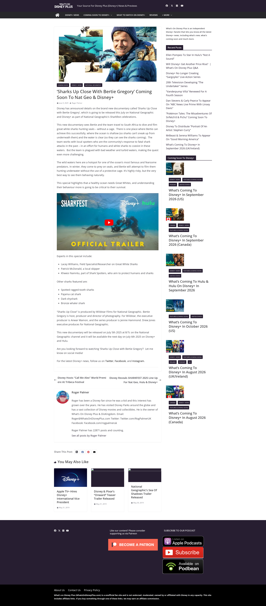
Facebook (120, 361)
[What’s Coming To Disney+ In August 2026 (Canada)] (175, 387)
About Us (59, 590)
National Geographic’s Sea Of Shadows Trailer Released (144, 492)
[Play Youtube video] (109, 222)
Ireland (173, 362)
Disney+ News (77, 85)
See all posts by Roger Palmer (89, 435)
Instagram (138, 361)
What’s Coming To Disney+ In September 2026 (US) (186, 194)
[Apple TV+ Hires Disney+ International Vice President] (70, 470)
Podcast (173, 185)
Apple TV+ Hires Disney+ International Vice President (68, 497)
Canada (172, 225)
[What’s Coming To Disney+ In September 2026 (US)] (175, 164)
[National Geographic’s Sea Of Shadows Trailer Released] (144, 470)
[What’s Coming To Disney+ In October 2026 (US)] (175, 301)
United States (185, 185)
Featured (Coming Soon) (192, 180)
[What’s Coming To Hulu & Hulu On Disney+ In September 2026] (175, 255)
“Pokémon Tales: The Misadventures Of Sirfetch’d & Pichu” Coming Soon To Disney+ (189, 117)
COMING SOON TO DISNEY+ (96, 15)
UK (190, 362)
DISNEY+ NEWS (72, 15)
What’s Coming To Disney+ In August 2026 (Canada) (187, 417)
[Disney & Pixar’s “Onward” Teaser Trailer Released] (107, 470)
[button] (110, 15)
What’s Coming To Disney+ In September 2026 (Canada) (186, 240)
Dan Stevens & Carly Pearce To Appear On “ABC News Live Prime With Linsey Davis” (188, 104)
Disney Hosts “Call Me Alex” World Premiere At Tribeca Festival (82, 380)
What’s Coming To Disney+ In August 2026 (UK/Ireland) (187, 372)
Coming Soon (63, 85)
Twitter (109, 361)
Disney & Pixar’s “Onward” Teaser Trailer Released (105, 495)
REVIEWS (153, 15)
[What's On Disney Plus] (57, 15)
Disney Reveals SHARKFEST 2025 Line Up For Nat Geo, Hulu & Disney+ (133, 380)
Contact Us (74, 590)
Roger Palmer (77, 103)
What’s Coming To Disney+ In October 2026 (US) (188, 326)
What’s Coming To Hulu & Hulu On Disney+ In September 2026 (189, 285)
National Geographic (93, 85)
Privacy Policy (92, 590)
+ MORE (165, 15)
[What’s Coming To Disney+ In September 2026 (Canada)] (175, 210)
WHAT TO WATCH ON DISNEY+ (131, 15)
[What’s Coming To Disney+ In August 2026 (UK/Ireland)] (175, 342)
